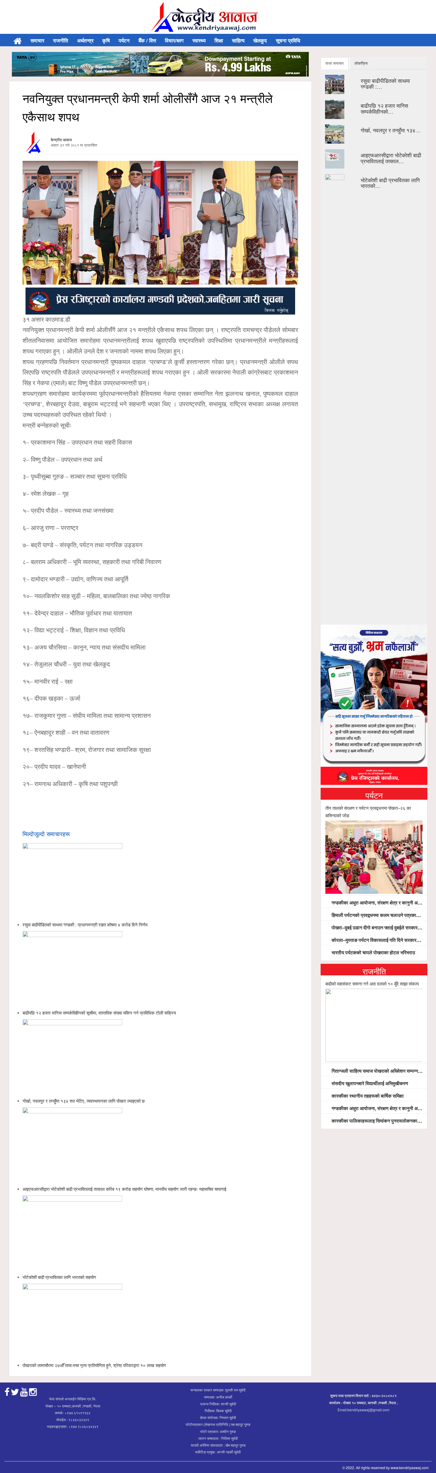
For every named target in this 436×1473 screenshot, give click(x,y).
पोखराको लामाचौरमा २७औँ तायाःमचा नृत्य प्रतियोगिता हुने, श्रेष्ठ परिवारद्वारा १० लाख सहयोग (94, 1365)
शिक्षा (218, 40)
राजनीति (60, 40)
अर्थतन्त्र (85, 40)
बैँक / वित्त (147, 40)
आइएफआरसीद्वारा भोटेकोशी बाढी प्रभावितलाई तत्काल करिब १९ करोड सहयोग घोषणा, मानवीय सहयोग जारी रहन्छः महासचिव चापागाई (124, 1189)
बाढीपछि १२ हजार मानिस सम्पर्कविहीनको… (384, 108)
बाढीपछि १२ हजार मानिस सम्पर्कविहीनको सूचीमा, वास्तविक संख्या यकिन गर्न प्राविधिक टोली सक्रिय (99, 1012)
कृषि (106, 40)
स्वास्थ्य (199, 40)
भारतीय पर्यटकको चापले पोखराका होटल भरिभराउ (372, 952)
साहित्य (238, 40)
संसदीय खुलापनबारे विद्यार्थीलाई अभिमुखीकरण (369, 1083)
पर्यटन (124, 40)
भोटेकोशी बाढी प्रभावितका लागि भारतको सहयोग (59, 1277)
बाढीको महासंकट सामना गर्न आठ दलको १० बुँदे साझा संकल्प (372, 983)
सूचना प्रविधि (288, 40)
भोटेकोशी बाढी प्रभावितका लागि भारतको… (390, 183)
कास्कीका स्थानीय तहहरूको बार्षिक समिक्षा (367, 1095)
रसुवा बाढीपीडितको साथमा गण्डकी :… (385, 83)
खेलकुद (260, 40)
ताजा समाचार (334, 63)
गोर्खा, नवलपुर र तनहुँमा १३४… (391, 130)
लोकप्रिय (360, 63)
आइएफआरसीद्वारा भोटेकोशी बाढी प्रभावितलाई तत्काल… (391, 158)
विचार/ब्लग (174, 40)
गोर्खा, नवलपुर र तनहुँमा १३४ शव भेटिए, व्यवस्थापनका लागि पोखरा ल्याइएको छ (84, 1101)
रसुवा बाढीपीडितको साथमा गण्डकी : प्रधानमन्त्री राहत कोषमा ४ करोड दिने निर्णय (85, 924)
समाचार (37, 40)
